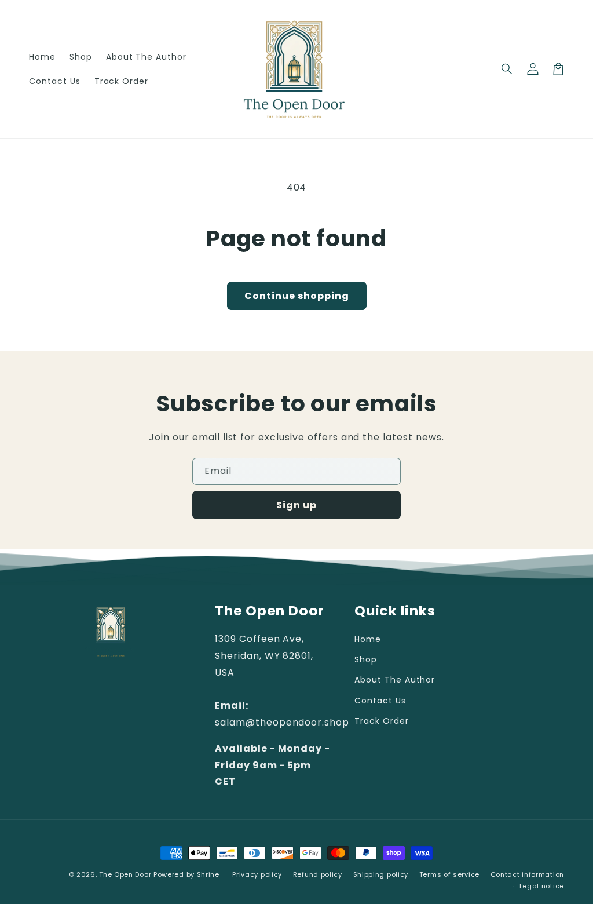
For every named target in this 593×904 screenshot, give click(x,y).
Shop (365, 659)
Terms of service (449, 874)
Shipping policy (381, 874)
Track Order (381, 721)
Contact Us (380, 700)
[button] (507, 69)
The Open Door (125, 874)
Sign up (296, 505)
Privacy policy (257, 874)
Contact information (527, 874)
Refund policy (317, 874)
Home (367, 639)
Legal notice (541, 886)
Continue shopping (296, 295)
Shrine (208, 874)
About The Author (394, 680)
